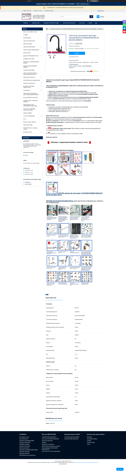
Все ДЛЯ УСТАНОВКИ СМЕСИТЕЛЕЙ (28, 87)
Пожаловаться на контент (79, 462)
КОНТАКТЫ (82, 22)
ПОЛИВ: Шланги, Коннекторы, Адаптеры (30, 101)
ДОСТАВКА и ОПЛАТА (92, 438)
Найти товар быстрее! (82, 4)
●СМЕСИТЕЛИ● (36, 22)
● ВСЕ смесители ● (23, 438)
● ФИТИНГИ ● (26, 90)
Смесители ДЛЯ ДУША (24, 451)
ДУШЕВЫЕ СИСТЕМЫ (28, 58)
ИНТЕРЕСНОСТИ (27, 132)
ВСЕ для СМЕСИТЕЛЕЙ (69, 22)
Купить (77, 53)
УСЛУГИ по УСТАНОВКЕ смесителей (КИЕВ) (29, 109)
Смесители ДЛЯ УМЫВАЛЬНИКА (31, 49)
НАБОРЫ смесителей (24, 447)
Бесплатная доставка (73, 60)
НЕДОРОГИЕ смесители (29, 77)
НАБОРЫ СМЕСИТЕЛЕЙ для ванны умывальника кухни (30, 74)
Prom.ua (69, 461)
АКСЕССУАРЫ (26, 52)
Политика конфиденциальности (92, 462)
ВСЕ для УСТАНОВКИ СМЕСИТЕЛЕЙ (50, 438)
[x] (47, 294)
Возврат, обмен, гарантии (29, 122)
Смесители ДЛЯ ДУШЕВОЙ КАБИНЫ (30, 66)
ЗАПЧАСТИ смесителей (29, 83)
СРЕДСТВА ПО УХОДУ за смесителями (51, 451)
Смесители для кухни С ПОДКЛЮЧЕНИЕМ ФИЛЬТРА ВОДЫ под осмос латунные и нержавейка (73, 29)
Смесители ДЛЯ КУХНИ (29, 40)
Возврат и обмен (91, 442)
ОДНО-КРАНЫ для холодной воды (27, 455)
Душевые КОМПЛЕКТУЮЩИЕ (51, 22)
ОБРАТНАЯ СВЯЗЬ (27, 125)
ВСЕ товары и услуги (24, 436)
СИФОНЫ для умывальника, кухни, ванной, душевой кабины (31, 94)
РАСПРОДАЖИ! (27, 37)
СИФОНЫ (44, 442)
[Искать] (91, 16)
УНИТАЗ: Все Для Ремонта (48, 444)
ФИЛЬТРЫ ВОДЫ (27, 43)
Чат (121, 469)
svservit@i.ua (27, 182)
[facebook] (46, 294)
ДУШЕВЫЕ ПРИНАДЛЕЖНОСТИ (49, 436)
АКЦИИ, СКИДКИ (27, 113)
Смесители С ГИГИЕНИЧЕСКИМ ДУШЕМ (31, 62)
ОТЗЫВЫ (89, 22)
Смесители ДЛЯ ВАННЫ (29, 46)
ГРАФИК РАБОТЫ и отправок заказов (30, 128)
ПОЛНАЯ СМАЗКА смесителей (71, 438)
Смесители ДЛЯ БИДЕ (28, 70)
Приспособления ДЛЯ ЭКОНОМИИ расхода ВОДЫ (30, 105)
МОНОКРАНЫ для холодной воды (31, 80)
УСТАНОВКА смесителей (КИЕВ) (71, 436)
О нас (24, 119)
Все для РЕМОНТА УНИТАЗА (30, 97)
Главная (25, 22)
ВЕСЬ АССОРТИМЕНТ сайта (30, 31)
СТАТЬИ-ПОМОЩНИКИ (29, 116)
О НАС (88, 444)
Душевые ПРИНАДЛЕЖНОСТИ (30, 55)
